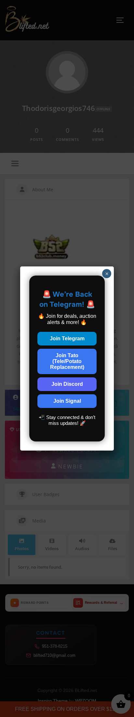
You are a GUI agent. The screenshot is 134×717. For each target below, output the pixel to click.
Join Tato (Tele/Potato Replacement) (67, 361)
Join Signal (67, 401)
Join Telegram (67, 338)
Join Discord (67, 384)
